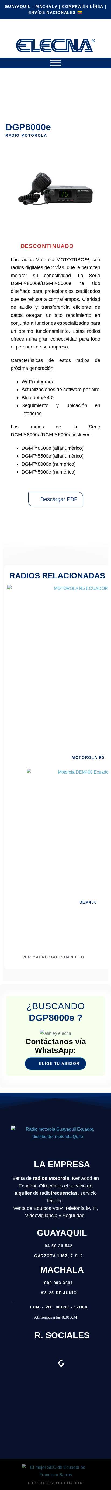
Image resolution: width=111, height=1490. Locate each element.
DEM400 (88, 902)
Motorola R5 (88, 757)
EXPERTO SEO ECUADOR (55, 1483)
